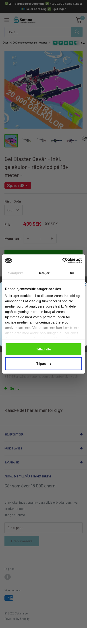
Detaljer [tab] (43, 273)
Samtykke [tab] (15, 273)
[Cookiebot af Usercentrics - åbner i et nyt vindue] (62, 261)
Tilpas (41, 364)
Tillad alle (43, 349)
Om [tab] (71, 273)
